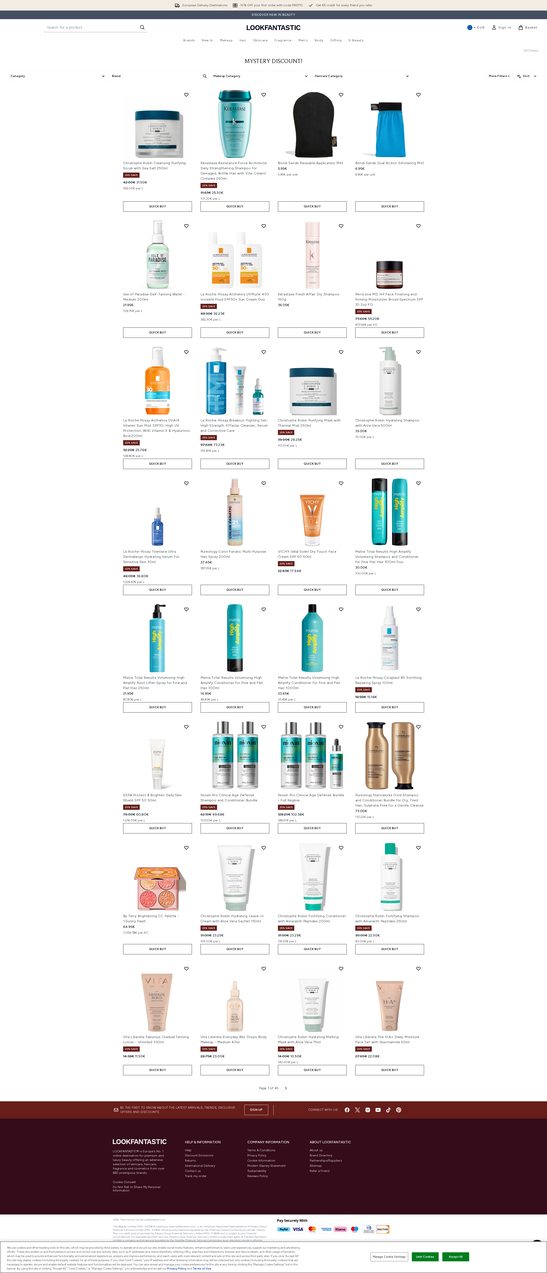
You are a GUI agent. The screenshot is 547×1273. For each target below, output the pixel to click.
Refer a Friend (320, 1171)
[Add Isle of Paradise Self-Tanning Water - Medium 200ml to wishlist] (186, 226)
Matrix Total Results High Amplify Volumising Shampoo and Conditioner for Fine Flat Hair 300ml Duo (387, 556)
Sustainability (257, 1171)
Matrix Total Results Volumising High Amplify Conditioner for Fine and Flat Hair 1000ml (309, 683)
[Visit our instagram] (368, 1110)
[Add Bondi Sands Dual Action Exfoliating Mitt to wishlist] (418, 94)
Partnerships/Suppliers (326, 1160)
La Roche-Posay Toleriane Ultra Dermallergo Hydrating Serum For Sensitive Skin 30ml (151, 556)
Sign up (256, 1110)
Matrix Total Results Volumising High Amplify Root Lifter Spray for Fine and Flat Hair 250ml (155, 683)
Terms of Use (202, 1268)
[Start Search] (142, 27)
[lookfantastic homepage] (273, 27)
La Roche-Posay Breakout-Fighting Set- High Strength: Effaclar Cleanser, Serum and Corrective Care (234, 425)
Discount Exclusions (199, 1155)
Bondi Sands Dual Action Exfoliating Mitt (389, 163)
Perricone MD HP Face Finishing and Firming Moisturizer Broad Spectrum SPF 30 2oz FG (389, 299)
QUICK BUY (157, 206)
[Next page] (286, 1088)
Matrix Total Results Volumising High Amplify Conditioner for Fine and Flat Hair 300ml (232, 683)
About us (316, 1150)
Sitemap (316, 1166)
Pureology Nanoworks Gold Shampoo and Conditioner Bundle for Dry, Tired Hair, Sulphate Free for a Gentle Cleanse (389, 800)
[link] (501, 27)
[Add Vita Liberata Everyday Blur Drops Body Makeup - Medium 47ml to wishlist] (264, 968)
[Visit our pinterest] (399, 1110)
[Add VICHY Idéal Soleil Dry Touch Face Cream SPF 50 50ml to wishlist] (341, 483)
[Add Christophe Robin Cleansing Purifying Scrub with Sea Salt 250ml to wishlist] (186, 94)
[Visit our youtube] (378, 1110)
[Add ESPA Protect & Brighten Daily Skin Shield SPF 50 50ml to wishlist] (186, 727)
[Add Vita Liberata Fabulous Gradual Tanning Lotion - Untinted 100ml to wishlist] (186, 968)
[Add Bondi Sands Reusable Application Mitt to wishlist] (341, 94)
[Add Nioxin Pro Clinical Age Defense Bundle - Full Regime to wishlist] (341, 727)
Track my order (196, 1176)
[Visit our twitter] (357, 1110)
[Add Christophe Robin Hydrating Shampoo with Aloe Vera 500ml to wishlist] (418, 352)
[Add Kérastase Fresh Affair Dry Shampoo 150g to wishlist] (341, 226)
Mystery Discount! (273, 62)
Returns (190, 1160)
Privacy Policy (257, 1155)
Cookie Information (261, 1160)
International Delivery (200, 1166)
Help (188, 1150)
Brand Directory (321, 1155)
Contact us (193, 1171)
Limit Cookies (425, 1256)
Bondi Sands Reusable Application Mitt (310, 163)
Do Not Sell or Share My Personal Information (136, 1188)
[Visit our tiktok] (388, 1110)
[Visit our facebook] (347, 1110)
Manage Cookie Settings (389, 1256)
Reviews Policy (257, 1176)
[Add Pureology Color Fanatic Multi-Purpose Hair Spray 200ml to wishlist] (264, 483)
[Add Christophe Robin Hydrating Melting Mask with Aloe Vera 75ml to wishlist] (341, 968)
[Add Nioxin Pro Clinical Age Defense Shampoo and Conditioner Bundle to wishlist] (264, 727)
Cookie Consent (124, 1182)
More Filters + (499, 76)
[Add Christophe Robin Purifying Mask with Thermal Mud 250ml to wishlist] (341, 352)
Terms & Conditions (261, 1150)
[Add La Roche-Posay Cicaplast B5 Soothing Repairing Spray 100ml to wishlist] (418, 609)
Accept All (456, 1256)
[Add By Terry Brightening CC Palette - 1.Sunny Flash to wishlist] (186, 847)
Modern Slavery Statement (266, 1166)
